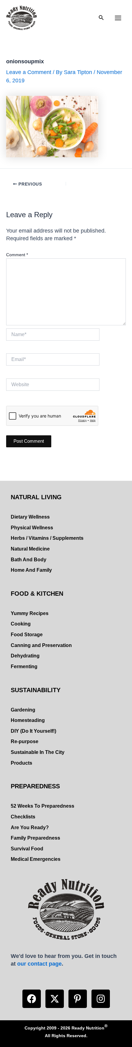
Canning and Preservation (41, 645)
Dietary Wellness (30, 517)
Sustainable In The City (37, 752)
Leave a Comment (28, 72)
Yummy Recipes (30, 613)
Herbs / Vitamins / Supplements (47, 538)
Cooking (21, 623)
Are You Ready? (30, 827)
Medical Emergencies (35, 859)
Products (21, 763)
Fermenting (24, 666)
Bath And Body (28, 559)
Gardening (23, 709)
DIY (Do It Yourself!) (33, 731)
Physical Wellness (32, 527)
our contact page (39, 963)
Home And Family (31, 570)
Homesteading (28, 720)
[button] (31, 999)
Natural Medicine (30, 548)
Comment (17, 254)
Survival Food (27, 848)
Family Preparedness (35, 838)
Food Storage (27, 634)
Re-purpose (24, 741)
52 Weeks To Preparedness (42, 806)
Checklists (23, 816)
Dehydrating (25, 655)
